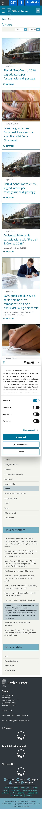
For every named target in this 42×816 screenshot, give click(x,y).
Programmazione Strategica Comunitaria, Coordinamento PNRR (20, 594)
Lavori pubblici (9, 484)
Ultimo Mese (9, 665)
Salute (6, 503)
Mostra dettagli (29, 430)
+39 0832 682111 (11, 700)
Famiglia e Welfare (11, 464)
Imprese (7, 469)
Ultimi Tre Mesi (10, 670)
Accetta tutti (21, 437)
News (10, 19)
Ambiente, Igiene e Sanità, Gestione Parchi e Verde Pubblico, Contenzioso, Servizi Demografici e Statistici (20, 553)
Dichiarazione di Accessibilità (13, 792)
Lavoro (7, 488)
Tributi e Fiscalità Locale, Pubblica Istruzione (17, 624)
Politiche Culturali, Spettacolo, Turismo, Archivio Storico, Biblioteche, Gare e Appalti (19, 578)
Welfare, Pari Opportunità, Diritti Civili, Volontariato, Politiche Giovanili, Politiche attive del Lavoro (20, 633)
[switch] (36, 407)
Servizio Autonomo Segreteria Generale (19, 600)
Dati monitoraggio (11, 787)
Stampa (32, 29)
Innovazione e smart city (13, 474)
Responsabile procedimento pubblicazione (20, 801)
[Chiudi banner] (38, 362)
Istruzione (8, 479)
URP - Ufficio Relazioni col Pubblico (15, 715)
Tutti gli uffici (7, 710)
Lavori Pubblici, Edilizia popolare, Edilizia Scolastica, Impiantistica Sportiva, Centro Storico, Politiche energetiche (20, 563)
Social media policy (30, 790)
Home (4, 19)
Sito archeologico (16, 795)
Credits (29, 795)
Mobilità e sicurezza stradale (15, 493)
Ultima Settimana (11, 661)
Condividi (19, 29)
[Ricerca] (38, 10)
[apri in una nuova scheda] (3, 3)
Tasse (6, 508)
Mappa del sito (32, 792)
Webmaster (6, 803)
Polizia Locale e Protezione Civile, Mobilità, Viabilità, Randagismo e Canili (20, 587)
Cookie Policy (15, 790)
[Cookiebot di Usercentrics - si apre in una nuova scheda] (25, 362)
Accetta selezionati (21, 444)
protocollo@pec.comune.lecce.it (17, 720)
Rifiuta (21, 451)
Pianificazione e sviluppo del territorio (18, 571)
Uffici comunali (10, 513)
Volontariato (9, 517)
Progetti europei (10, 498)
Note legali (25, 787)
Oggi (6, 656)
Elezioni (7, 459)
